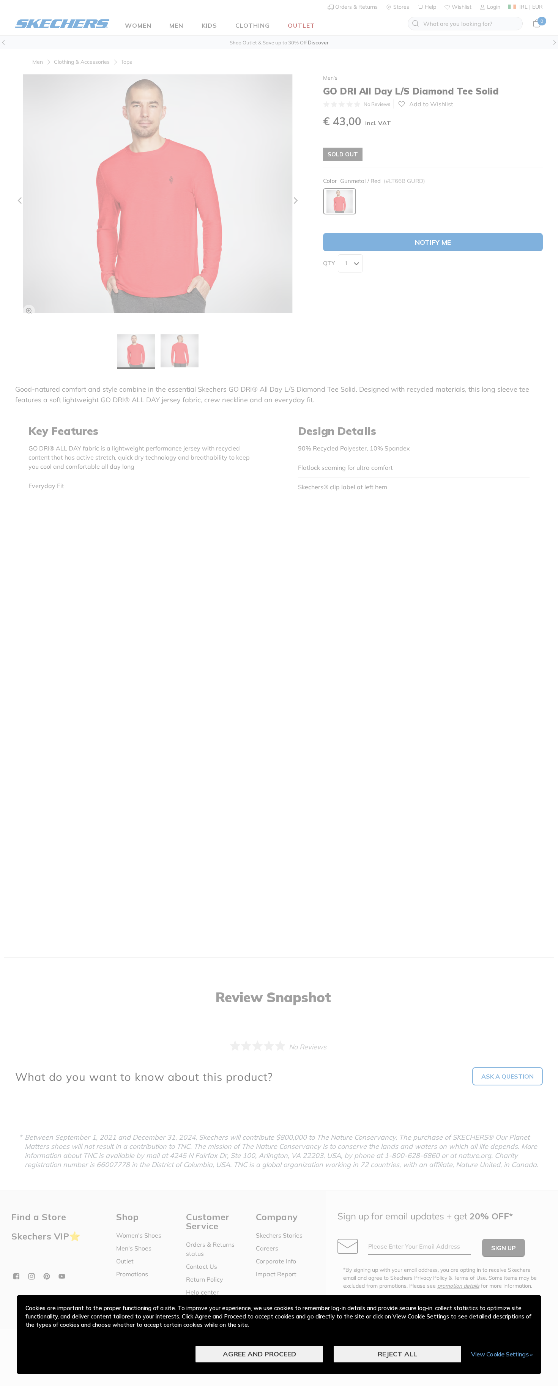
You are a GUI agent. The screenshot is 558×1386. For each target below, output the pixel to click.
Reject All (397, 1354)
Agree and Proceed (259, 1354)
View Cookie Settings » (502, 1354)
